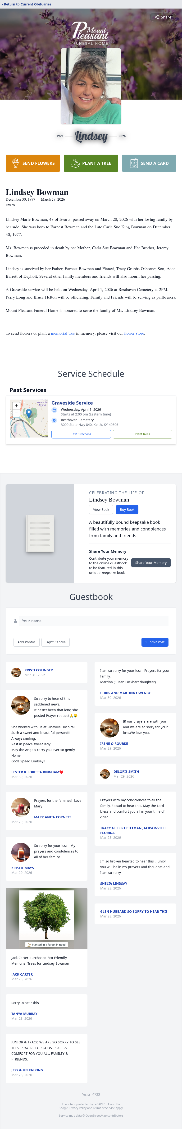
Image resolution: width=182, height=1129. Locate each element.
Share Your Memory (151, 562)
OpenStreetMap (96, 1116)
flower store (134, 333)
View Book (101, 509)
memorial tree (63, 333)
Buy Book (127, 509)
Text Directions (81, 434)
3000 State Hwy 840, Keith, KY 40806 (89, 424)
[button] (29, 414)
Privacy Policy (77, 1108)
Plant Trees (142, 434)
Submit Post (155, 642)
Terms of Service (104, 1108)
